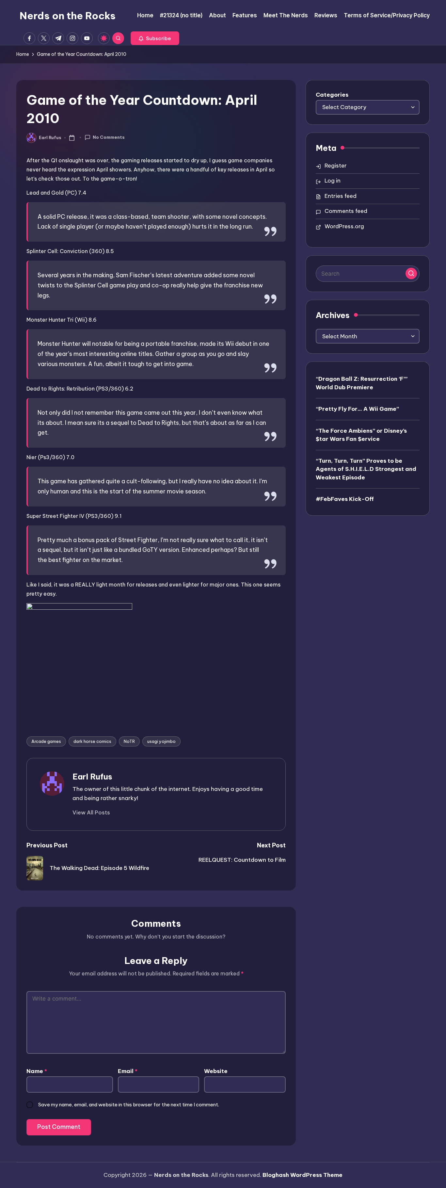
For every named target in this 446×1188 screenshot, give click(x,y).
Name (36, 1071)
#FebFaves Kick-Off (345, 499)
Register (336, 165)
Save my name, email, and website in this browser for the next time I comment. (128, 1104)
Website (216, 1071)
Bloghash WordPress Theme (302, 1175)
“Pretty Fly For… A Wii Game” (357, 408)
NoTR (129, 741)
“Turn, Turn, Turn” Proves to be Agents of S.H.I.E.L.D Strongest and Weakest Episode (366, 469)
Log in (333, 180)
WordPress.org (344, 226)
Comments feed (346, 211)
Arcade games (46, 741)
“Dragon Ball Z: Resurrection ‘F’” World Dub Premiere (361, 383)
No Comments (109, 137)
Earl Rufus (92, 776)
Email (127, 1071)
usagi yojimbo (161, 741)
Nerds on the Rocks (68, 15)
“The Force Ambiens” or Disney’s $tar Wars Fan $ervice (361, 434)
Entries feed (341, 196)
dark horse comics (92, 741)
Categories (332, 94)
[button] (155, 38)
